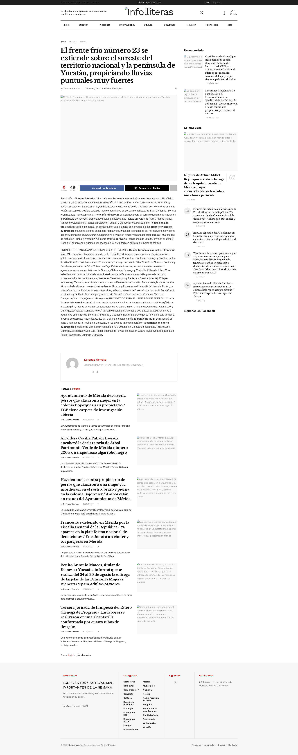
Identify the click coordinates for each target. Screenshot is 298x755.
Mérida (83, 42)
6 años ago (212, 83)
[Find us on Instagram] (212, 13)
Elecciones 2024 (129, 720)
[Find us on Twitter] (201, 13)
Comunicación (131, 690)
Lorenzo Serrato (71, 88)
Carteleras (129, 681)
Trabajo (85, 2)
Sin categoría (150, 715)
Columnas (169, 24)
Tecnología (211, 24)
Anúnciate (75, 2)
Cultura (148, 24)
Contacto (95, 2)
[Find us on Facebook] (196, 13)
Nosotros (65, 2)
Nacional (105, 24)
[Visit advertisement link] (149, 38)
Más (230, 24)
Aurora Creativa (108, 745)
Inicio (66, 24)
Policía (146, 694)
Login (206, 2)
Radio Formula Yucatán (151, 699)
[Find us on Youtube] (207, 13)
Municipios (117, 88)
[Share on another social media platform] (173, 188)
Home (63, 42)
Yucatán (83, 24)
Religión (191, 24)
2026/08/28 (88, 420)
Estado (127, 725)
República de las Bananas (150, 709)
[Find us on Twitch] (218, 13)
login (70, 655)
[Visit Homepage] (149, 12)
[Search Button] (236, 2)
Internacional (127, 24)
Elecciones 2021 (129, 713)
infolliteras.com (75, 745)
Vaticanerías (149, 723)
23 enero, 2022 (92, 88)
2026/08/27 (88, 504)
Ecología (128, 708)
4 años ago (212, 117)
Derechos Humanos (128, 703)
